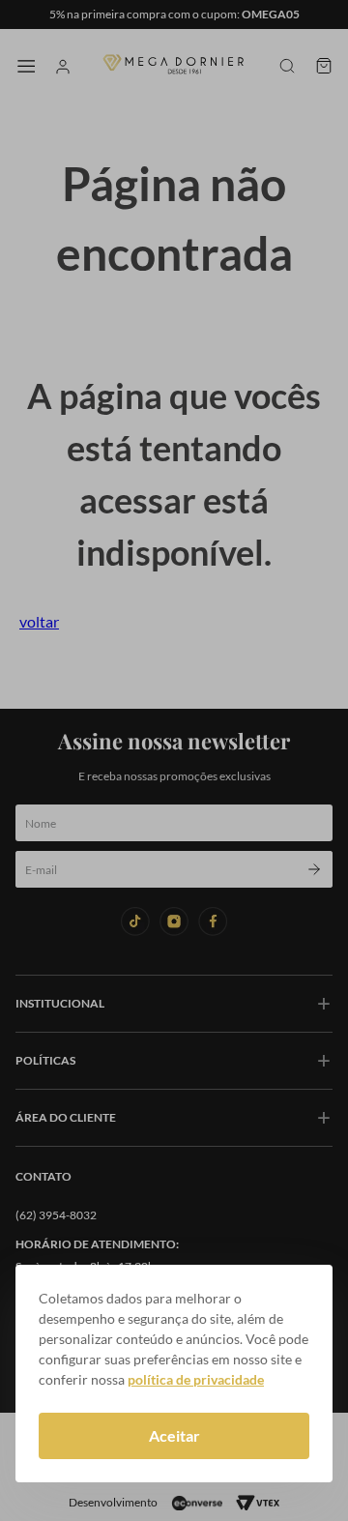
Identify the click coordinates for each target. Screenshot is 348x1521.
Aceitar (174, 1435)
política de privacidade (196, 1379)
